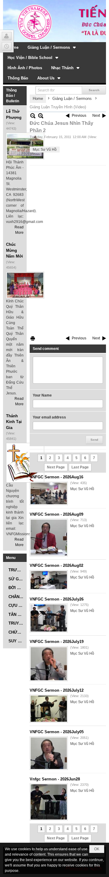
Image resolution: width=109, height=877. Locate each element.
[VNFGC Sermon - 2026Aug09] (49, 537)
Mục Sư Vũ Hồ (45, 149)
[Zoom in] (33, 116)
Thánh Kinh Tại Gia (14, 422)
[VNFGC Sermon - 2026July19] (49, 663)
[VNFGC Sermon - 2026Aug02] (49, 580)
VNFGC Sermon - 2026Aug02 (56, 565)
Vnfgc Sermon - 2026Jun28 (55, 779)
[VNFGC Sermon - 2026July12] (49, 709)
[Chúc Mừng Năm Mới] (25, 285)
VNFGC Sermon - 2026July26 (57, 599)
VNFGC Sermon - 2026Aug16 (56, 477)
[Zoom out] (41, 116)
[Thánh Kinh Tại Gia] (25, 463)
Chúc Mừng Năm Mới (14, 250)
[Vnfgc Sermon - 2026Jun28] (49, 802)
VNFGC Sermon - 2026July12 (57, 690)
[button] (52, 47)
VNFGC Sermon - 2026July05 (57, 732)
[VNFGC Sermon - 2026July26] (49, 618)
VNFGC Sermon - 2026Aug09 (56, 514)
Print (33, 338)
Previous (79, 115)
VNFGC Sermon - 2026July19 (57, 641)
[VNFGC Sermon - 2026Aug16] (49, 493)
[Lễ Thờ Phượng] (25, 146)
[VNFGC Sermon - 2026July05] (49, 753)
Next (96, 115)
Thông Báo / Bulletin (12, 95)
